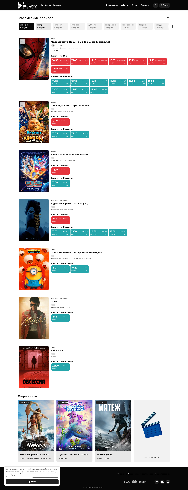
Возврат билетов (52, 5)
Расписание (112, 5)
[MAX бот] (168, 482)
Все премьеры (150, 457)
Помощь (145, 5)
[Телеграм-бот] (162, 482)
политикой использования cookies (45, 477)
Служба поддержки (162, 474)
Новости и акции (146, 474)
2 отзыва (54, 51)
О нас (134, 5)
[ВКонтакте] (156, 482)
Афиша (124, 5)
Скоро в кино (133, 474)
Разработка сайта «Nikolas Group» (94, 487)
